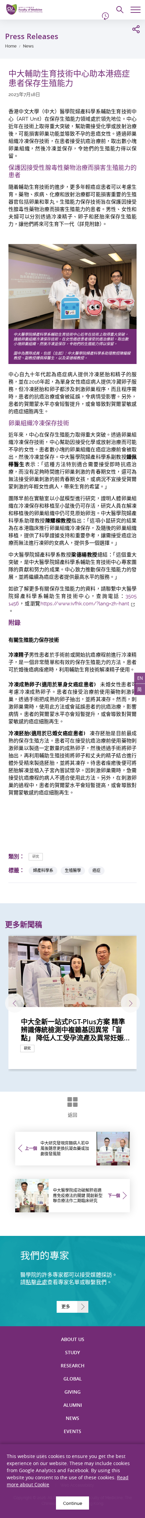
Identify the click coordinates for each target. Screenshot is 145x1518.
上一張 (14, 1003)
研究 (35, 856)
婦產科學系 (43, 870)
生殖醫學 (73, 870)
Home (11, 46)
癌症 (96, 870)
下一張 (130, 1003)
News (28, 46)
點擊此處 (36, 1282)
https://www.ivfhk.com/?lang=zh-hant (84, 604)
